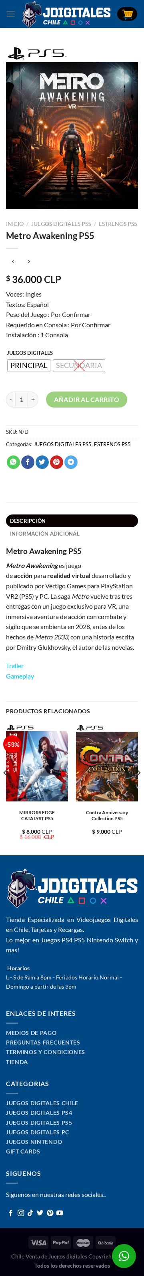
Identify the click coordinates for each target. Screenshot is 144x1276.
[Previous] (6, 788)
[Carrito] (127, 14)
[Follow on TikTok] (30, 1213)
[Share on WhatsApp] (13, 462)
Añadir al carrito (86, 399)
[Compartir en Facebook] (27, 462)
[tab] (72, 520)
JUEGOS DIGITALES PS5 (61, 224)
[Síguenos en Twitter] (40, 1213)
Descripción (28, 521)
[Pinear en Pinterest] (56, 462)
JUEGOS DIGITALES (30, 353)
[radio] (29, 366)
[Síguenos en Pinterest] (50, 1213)
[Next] (138, 788)
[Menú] (11, 14)
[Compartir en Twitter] (42, 462)
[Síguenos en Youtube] (59, 1213)
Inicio (15, 224)
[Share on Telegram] (71, 462)
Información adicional (45, 533)
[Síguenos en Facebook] (11, 1213)
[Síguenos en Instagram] (21, 1213)
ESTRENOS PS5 (118, 224)
